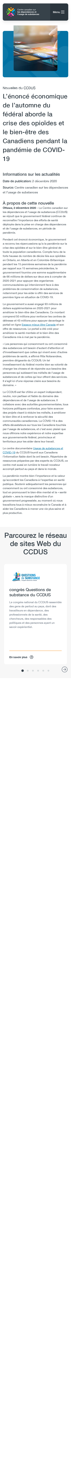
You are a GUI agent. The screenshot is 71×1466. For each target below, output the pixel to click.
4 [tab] (38, 671)
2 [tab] (27, 671)
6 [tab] (48, 671)
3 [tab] (33, 671)
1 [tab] (22, 671)
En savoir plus (18, 657)
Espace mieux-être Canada (39, 324)
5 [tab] (43, 671)
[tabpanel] (35, 614)
